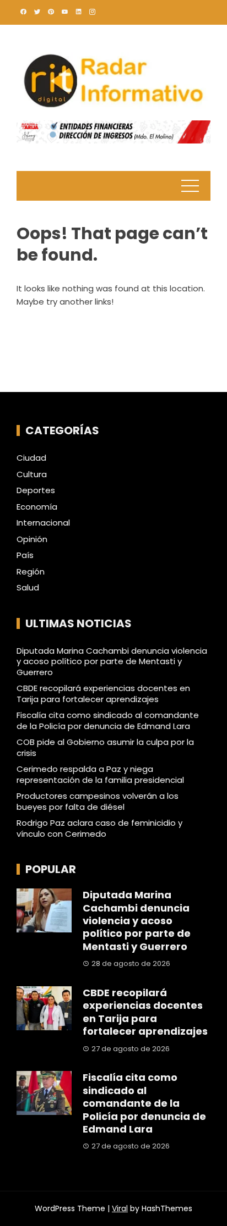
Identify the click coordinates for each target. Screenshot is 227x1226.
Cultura (32, 474)
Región (31, 571)
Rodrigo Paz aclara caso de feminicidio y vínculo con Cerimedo (99, 828)
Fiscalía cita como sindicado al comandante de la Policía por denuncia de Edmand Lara (108, 720)
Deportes (36, 490)
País (25, 555)
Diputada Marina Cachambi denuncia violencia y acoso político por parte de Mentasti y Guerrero (112, 661)
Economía (37, 506)
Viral (120, 1208)
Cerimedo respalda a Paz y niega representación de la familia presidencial (100, 774)
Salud (28, 587)
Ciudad (31, 457)
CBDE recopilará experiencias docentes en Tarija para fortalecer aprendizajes (103, 693)
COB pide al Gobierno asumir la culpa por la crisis (105, 747)
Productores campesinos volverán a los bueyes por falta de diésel (98, 801)
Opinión (32, 539)
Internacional (43, 522)
